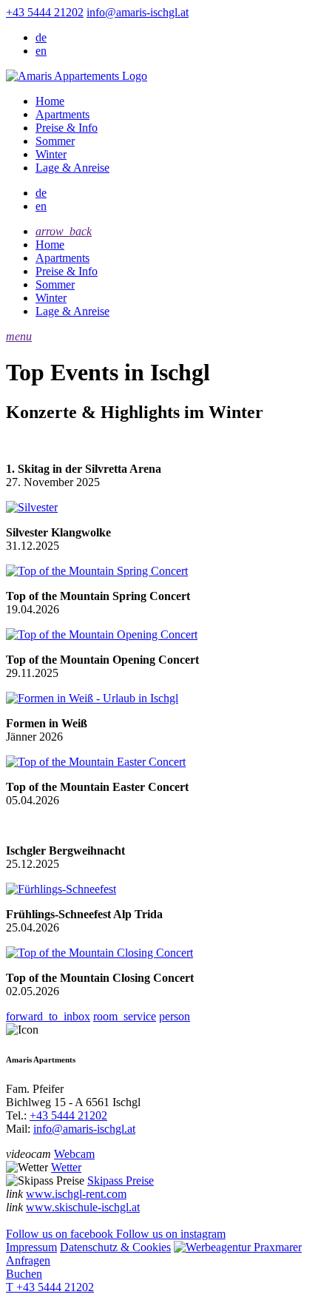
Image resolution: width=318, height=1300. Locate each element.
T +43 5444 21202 (50, 1287)
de (41, 37)
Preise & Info (66, 127)
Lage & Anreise (72, 167)
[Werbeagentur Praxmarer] (238, 1247)
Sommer (55, 141)
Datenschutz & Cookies (115, 1247)
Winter (51, 154)
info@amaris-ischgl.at (138, 12)
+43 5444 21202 (45, 12)
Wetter (66, 1167)
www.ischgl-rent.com (76, 1194)
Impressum (31, 1247)
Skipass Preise (120, 1180)
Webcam (74, 1154)
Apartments (62, 114)
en (41, 50)
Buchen (24, 1273)
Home (49, 101)
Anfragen (28, 1260)
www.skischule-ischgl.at (83, 1207)
